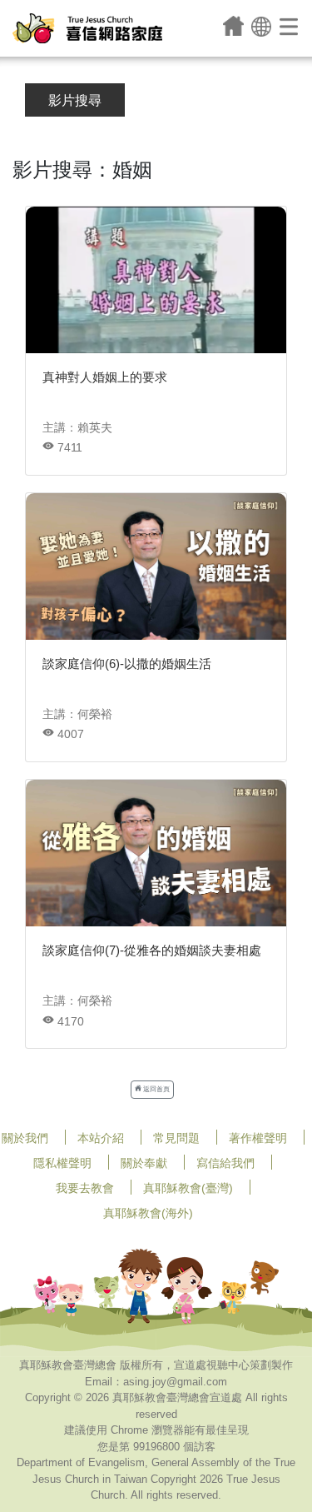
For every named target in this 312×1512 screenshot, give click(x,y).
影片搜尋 (75, 100)
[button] (261, 25)
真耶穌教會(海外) (148, 1213)
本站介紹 (100, 1138)
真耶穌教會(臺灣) (188, 1188)
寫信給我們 (225, 1163)
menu (290, 26)
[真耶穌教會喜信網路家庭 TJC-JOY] (87, 28)
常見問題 (176, 1138)
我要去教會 (85, 1188)
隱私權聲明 (62, 1163)
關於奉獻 (144, 1163)
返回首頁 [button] (155, 1089)
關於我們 (25, 1138)
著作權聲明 (258, 1138)
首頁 (233, 26)
